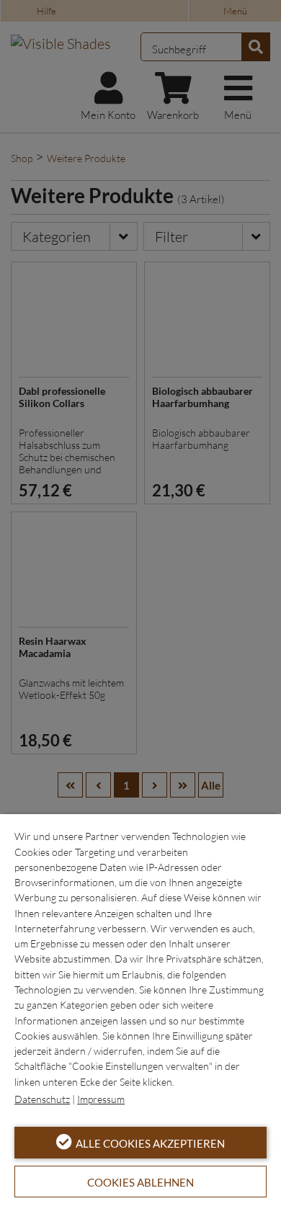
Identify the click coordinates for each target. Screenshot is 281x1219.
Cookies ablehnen (140, 1182)
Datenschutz (42, 1099)
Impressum (101, 1099)
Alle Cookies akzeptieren (150, 1143)
